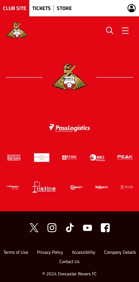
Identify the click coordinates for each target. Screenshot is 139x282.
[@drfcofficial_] (69, 227)
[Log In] (131, 8)
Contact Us (69, 262)
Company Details (120, 253)
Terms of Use (15, 253)
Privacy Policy (50, 253)
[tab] (14, 8)
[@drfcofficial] (51, 227)
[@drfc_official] (34, 227)
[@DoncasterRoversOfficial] (87, 227)
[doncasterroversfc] (105, 227)
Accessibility (83, 253)
